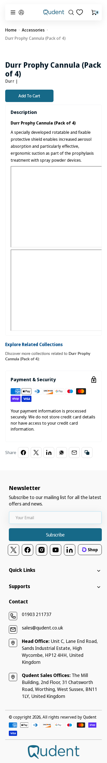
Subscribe (55, 535)
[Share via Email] (74, 452)
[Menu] (13, 12)
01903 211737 (36, 614)
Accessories (33, 30)
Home (11, 30)
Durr (10, 81)
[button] (21, 12)
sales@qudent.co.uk (42, 628)
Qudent (89, 717)
